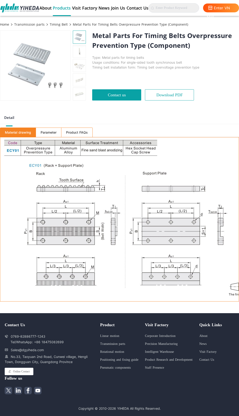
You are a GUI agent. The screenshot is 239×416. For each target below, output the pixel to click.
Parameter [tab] (48, 132)
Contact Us (137, 8)
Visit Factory (84, 8)
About (45, 8)
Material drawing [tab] (18, 132)
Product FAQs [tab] (77, 132)
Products (62, 8)
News (104, 8)
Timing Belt (58, 24)
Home (4, 24)
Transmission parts (29, 24)
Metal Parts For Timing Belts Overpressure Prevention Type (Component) (130, 24)
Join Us (118, 8)
